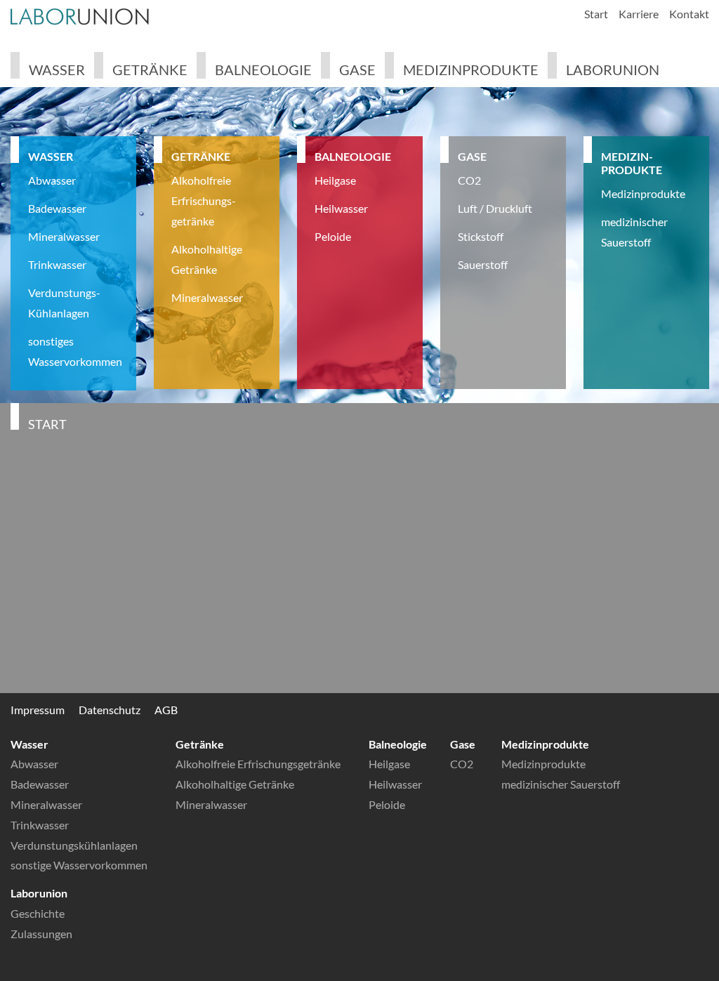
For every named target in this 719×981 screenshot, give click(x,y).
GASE (472, 156)
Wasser (57, 69)
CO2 (469, 180)
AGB (166, 709)
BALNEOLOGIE (353, 156)
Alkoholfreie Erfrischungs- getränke (203, 200)
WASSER (50, 156)
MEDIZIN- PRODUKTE (631, 163)
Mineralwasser (64, 236)
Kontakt (689, 13)
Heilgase (335, 180)
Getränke (149, 69)
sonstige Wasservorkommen (79, 864)
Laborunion (612, 69)
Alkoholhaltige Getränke (235, 784)
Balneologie (263, 69)
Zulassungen (41, 933)
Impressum (38, 709)
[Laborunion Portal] (81, 17)
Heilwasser (341, 208)
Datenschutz (109, 709)
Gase (357, 69)
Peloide (333, 236)
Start (596, 13)
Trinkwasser (57, 264)
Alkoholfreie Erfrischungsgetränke (258, 763)
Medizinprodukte (471, 69)
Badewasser (57, 208)
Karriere (639, 13)
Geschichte (38, 913)
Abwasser (52, 180)
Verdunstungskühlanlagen (74, 845)
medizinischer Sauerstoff (560, 784)
